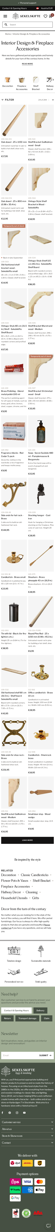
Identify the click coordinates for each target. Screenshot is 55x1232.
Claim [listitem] (46, 1018)
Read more (27, 64)
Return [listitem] (7, 1018)
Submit (43, 1055)
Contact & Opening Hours (14, 8)
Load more (27, 840)
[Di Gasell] (15, 1213)
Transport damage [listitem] (27, 1018)
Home (8, 34)
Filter (9, 99)
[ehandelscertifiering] (26, 1213)
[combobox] (30, 24)
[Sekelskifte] (27, 1071)
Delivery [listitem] (40, 1010)
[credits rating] (38, 1213)
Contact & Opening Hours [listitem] (16, 1010)
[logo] (26, 16)
